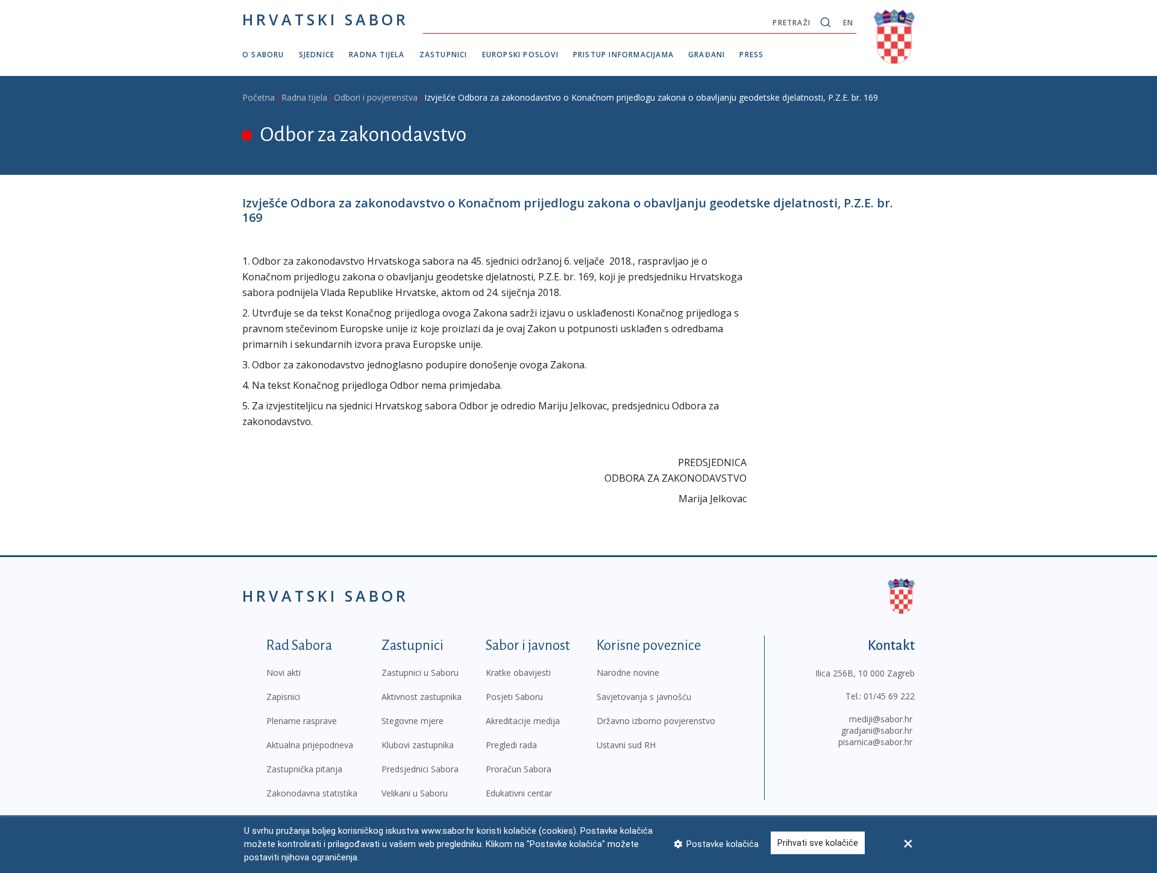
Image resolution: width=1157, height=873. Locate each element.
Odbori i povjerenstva (376, 97)
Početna (258, 97)
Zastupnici (443, 54)
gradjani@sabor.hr (876, 730)
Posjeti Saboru (514, 696)
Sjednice (317, 54)
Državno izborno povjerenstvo (656, 720)
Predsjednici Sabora (420, 769)
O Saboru (263, 54)
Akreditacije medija (523, 720)
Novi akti (283, 672)
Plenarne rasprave (301, 720)
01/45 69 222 (889, 696)
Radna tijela (376, 54)
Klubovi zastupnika (417, 745)
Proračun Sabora (518, 769)
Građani (706, 54)
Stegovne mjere (412, 720)
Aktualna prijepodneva (309, 745)
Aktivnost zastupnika (421, 696)
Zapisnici (283, 696)
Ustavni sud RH (626, 745)
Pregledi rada (511, 745)
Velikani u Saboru (414, 793)
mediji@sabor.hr (880, 719)
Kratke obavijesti (518, 672)
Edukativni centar (519, 793)
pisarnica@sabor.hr (875, 742)
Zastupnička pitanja (304, 769)
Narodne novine (628, 672)
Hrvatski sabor (325, 19)
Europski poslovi (520, 54)
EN (848, 22)
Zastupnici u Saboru (420, 672)
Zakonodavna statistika (311, 793)
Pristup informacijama (623, 54)
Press (751, 54)
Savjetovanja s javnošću (644, 696)
